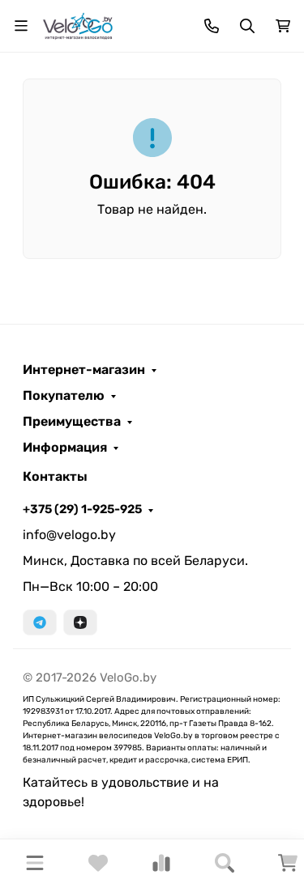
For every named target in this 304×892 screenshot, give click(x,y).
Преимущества (72, 421)
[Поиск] (224, 865)
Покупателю (64, 395)
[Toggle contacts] (211, 26)
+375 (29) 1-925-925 (82, 509)
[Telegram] (40, 622)
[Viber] (80, 622)
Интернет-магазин (84, 369)
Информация (65, 447)
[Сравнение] (161, 868)
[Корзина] (288, 868)
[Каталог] (34, 865)
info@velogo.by (69, 534)
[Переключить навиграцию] (21, 26)
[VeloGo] (77, 25)
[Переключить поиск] (247, 26)
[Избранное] (98, 868)
